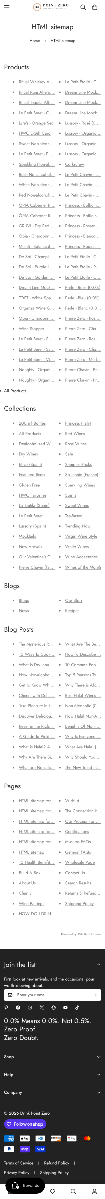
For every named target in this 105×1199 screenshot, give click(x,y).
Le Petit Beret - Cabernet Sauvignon (51, 113)
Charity (25, 893)
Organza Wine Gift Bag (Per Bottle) (51, 308)
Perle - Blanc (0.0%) (83, 308)
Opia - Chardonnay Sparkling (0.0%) (52, 318)
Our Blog (73, 600)
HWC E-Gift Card (35, 133)
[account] (94, 1191)
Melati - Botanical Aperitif (42, 246)
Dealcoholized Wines (38, 444)
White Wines (77, 547)
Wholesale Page (80, 862)
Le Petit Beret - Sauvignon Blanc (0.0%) (54, 349)
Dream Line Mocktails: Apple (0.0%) (52, 287)
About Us (27, 883)
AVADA (82, 934)
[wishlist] (52, 1191)
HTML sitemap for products (43, 801)
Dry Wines (28, 454)
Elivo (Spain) (30, 464)
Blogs (24, 600)
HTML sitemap (31, 852)
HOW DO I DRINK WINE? (43, 914)
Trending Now (77, 526)
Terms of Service (18, 1163)
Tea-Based (73, 516)
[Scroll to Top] (95, 1170)
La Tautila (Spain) (34, 505)
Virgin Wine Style (81, 536)
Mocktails (27, 536)
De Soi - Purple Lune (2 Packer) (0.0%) (54, 267)
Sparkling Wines (80, 485)
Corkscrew (74, 164)
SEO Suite (94, 934)
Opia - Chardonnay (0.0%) (43, 236)
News (24, 611)
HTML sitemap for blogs (40, 842)
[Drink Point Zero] (52, 7)
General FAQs (78, 852)
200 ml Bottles (32, 423)
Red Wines (75, 434)
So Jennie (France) (81, 475)
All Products (15, 391)
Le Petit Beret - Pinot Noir (42, 154)
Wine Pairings (31, 903)
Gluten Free (29, 485)
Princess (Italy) (78, 423)
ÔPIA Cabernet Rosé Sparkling (47, 205)
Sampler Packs (78, 464)
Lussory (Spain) (32, 526)
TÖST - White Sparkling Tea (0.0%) (50, 298)
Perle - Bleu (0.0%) (82, 298)
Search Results (78, 883)
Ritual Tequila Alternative (41, 102)
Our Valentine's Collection (42, 557)
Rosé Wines (75, 444)
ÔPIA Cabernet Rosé (38, 216)
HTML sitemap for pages (41, 831)
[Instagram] (30, 1007)
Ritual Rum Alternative (38, 92)
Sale (69, 454)
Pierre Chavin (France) (39, 567)
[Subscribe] (95, 995)
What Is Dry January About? (44, 665)
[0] (95, 7)
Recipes (72, 611)
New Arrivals (30, 547)
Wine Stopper (31, 329)
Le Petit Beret (31, 516)
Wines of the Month (83, 567)
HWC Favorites (32, 495)
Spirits (70, 495)
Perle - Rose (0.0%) (82, 287)
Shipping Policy (79, 903)
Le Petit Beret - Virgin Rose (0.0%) (50, 359)
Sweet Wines (77, 505)
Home (35, 41)
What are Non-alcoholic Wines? (48, 767)
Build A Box (29, 873)
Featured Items (32, 475)
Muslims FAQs (78, 842)
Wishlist (72, 801)
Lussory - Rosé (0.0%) (84, 123)
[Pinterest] (6, 1007)
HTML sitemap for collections (45, 821)
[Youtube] (65, 1007)
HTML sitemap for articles (42, 811)
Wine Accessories (81, 557)
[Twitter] (42, 1007)
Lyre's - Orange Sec (36, 123)
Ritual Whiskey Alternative (42, 82)
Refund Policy (56, 1163)
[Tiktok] (77, 1007)
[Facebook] (18, 1007)
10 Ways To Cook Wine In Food (48, 654)
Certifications (77, 831)
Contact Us (75, 873)
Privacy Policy (16, 1173)
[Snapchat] (53, 1007)
